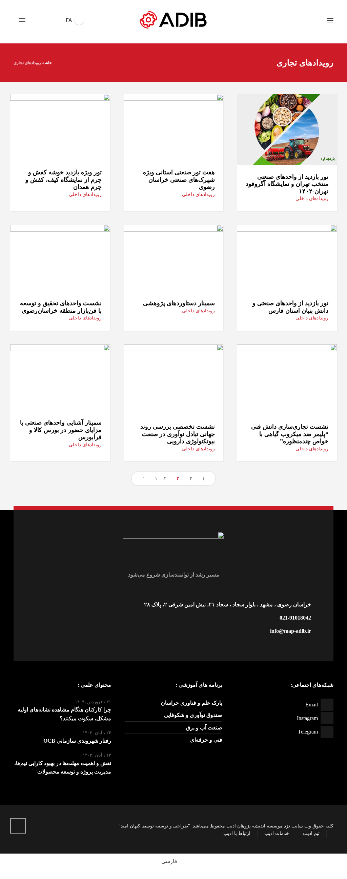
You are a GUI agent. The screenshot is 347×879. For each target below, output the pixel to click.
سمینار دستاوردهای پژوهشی (179, 303)
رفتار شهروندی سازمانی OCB (77, 741)
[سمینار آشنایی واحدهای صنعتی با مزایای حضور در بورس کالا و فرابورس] (60, 377)
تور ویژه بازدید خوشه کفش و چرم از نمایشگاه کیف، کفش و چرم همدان (63, 179)
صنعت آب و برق (204, 727)
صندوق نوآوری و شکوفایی (193, 715)
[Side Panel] (23, 20)
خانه (48, 62)
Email (311, 704)
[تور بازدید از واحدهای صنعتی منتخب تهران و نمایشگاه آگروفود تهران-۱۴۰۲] (287, 129)
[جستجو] (34, 20)
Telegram (308, 732)
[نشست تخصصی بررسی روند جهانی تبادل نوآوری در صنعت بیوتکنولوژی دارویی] (174, 379)
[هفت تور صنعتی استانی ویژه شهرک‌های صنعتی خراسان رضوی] (174, 126)
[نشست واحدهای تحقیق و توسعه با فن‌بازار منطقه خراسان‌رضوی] (60, 257)
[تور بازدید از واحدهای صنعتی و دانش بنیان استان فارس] (287, 257)
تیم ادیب (311, 833)
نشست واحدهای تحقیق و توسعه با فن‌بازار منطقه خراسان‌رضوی (61, 307)
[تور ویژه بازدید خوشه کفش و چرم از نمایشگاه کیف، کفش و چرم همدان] (60, 126)
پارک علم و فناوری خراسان (191, 703)
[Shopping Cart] (46, 20)
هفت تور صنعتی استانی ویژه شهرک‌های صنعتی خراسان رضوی (179, 179)
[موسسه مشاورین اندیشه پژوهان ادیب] (173, 20)
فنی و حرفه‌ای (206, 740)
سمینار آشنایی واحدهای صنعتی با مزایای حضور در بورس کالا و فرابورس (61, 430)
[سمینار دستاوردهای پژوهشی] (174, 257)
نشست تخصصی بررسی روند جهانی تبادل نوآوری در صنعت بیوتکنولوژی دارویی (177, 434)
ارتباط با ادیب (236, 833)
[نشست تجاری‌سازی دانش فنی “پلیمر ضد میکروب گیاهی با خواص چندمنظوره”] (287, 379)
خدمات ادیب (276, 833)
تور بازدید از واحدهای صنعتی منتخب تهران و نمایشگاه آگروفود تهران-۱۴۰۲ (287, 184)
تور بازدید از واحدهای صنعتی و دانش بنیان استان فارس (290, 307)
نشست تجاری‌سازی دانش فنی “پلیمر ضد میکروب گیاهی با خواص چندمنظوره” (289, 434)
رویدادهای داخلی (311, 198)
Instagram (307, 718)
